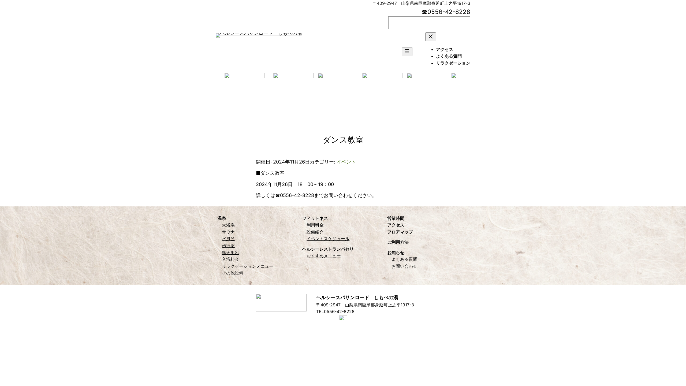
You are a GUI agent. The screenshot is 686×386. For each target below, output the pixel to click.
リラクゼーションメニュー (247, 266)
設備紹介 (315, 232)
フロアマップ (400, 232)
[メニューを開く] (407, 51)
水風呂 (228, 238)
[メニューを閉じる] (430, 36)
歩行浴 (228, 245)
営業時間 (395, 218)
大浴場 (228, 225)
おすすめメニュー (324, 255)
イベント (346, 162)
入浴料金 (230, 259)
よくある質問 (404, 259)
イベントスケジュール (328, 238)
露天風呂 (230, 252)
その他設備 (232, 273)
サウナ (228, 232)
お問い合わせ (404, 266)
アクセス (395, 225)
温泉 (222, 218)
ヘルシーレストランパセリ (328, 249)
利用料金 (315, 225)
